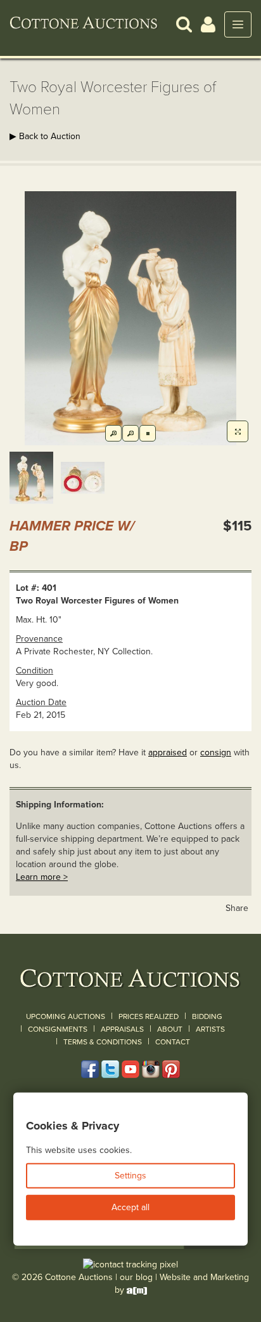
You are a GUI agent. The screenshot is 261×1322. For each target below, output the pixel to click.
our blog (136, 1277)
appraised (167, 752)
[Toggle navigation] (237, 24)
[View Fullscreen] (237, 431)
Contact (172, 1041)
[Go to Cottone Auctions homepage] (84, 24)
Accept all (130, 1207)
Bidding (207, 1016)
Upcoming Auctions (65, 1016)
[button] (184, 23)
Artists (210, 1029)
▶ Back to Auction (45, 136)
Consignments (57, 1029)
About (169, 1029)
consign (215, 752)
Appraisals (122, 1029)
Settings (130, 1175)
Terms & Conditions (102, 1041)
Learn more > (42, 877)
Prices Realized (148, 1016)
